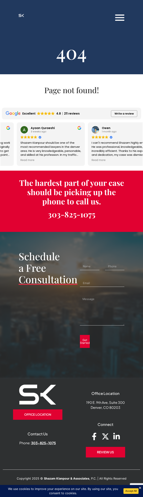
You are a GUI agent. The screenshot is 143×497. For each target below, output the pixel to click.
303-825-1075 (71, 214)
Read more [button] (13, 160)
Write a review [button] (124, 113)
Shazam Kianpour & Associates (66, 478)
